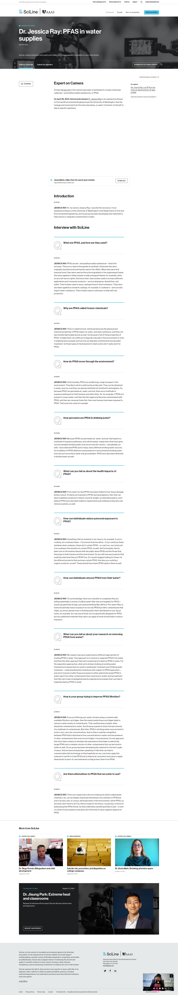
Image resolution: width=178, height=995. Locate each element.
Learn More (23, 981)
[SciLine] (36, 11)
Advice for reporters (45, 65)
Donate (119, 12)
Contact (50, 992)
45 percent (66, 90)
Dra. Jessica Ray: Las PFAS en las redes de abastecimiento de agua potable (143, 89)
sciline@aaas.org (108, 965)
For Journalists (99, 2)
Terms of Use (41, 992)
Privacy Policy (30, 992)
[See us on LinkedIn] (115, 971)
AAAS (21, 992)
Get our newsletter (132, 12)
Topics (126, 2)
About (135, 2)
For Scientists (115, 2)
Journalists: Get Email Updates (146, 64)
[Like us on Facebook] (110, 971)
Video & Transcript (26, 65)
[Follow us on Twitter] (105, 971)
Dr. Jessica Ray (95, 99)
